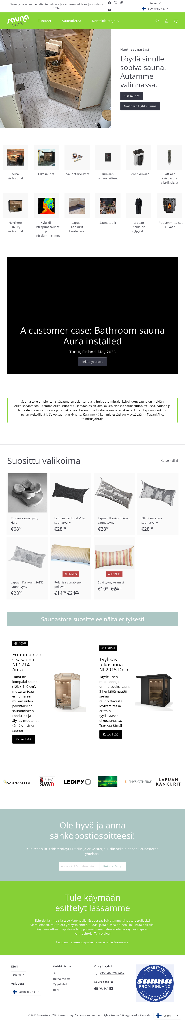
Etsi (55, 973)
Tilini (56, 989)
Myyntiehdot (61, 984)
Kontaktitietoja (104, 21)
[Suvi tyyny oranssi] (114, 566)
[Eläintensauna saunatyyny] (158, 504)
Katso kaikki (169, 461)
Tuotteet (45, 21)
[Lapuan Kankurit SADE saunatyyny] (27, 568)
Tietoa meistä (61, 978)
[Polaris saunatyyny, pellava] (71, 568)
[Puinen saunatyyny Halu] (27, 504)
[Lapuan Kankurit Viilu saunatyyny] (71, 504)
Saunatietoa (72, 21)
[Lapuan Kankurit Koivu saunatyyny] (114, 504)
